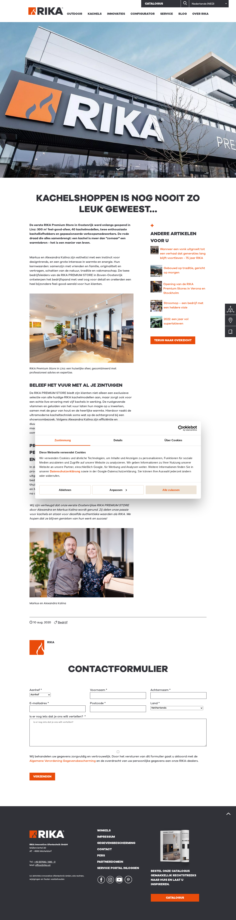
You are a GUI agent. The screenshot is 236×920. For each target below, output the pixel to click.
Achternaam (160, 690)
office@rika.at (43, 865)
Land (155, 703)
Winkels (104, 830)
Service (166, 14)
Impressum (106, 837)
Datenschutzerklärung (65, 471)
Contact (104, 849)
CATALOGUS (175, 898)
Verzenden (42, 777)
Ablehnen (65, 489)
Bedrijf (62, 622)
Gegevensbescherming (116, 843)
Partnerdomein (110, 862)
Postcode (98, 703)
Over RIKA (200, 14)
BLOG (182, 14)
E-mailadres (39, 703)
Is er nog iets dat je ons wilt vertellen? (58, 716)
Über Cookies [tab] (173, 440)
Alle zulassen (171, 489)
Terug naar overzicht (173, 340)
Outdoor (74, 14)
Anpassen (116, 489)
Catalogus (154, 4)
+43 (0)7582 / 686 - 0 (44, 861)
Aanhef (36, 690)
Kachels (95, 14)
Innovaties (116, 14)
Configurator (143, 14)
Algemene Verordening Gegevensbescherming (63, 761)
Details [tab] (118, 440)
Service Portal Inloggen (118, 868)
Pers (101, 856)
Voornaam (98, 690)
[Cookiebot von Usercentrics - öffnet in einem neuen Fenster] (181, 428)
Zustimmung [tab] (63, 440)
